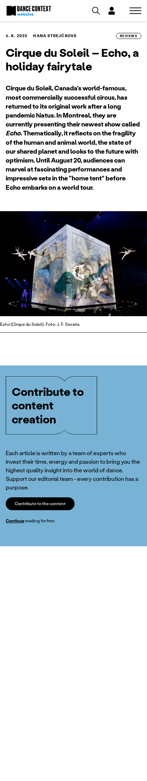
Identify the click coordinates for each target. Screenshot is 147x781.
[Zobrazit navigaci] (135, 10)
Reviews (128, 36)
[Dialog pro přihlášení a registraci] (111, 10)
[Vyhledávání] (96, 10)
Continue (15, 520)
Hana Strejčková (55, 35)
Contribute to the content (40, 503)
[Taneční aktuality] (29, 10)
